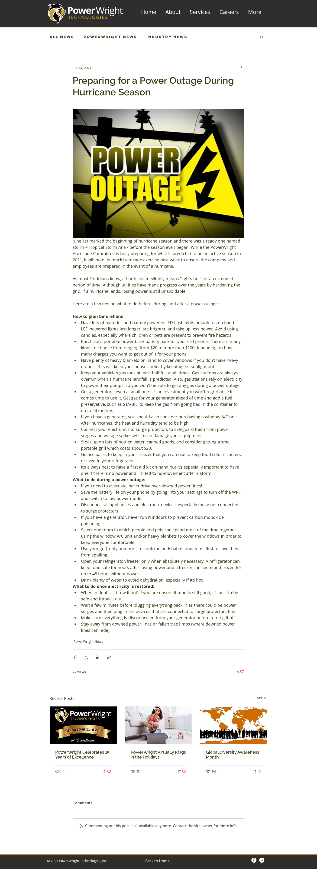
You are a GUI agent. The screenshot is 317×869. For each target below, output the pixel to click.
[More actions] (241, 67)
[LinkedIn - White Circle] (261, 860)
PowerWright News (110, 37)
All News (61, 37)
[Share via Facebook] (75, 657)
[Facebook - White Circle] (253, 860)
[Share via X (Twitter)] (86, 657)
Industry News (167, 37)
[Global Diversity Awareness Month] (233, 725)
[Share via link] (109, 657)
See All (262, 698)
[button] (261, 37)
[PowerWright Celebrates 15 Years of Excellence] (83, 725)
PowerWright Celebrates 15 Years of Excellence (82, 754)
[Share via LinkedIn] (97, 657)
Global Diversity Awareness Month (232, 754)
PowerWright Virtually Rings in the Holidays (158, 754)
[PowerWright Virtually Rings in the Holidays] (158, 725)
